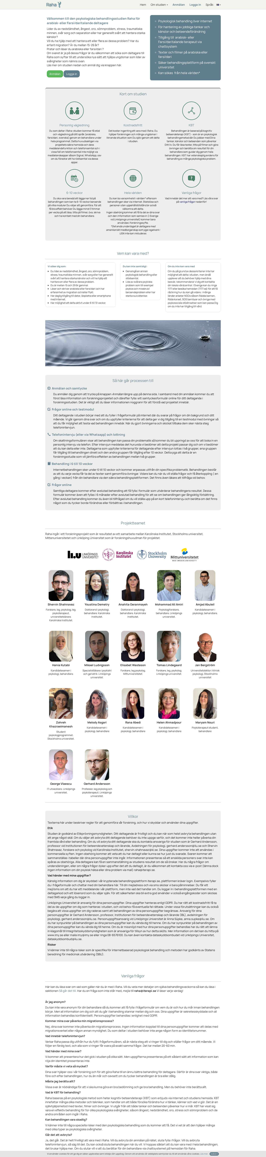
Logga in (195, 5)
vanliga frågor (187, 201)
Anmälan (179, 5)
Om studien (158, 5)
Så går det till (67, 991)
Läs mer (204, 1153)
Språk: (210, 5)
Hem (143, 5)
